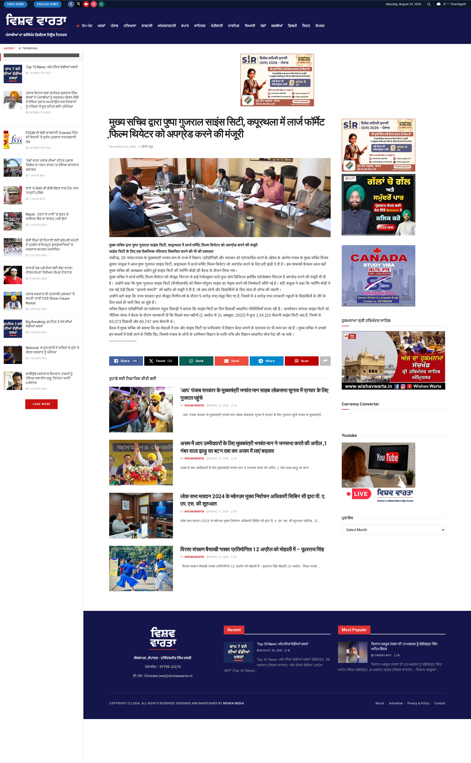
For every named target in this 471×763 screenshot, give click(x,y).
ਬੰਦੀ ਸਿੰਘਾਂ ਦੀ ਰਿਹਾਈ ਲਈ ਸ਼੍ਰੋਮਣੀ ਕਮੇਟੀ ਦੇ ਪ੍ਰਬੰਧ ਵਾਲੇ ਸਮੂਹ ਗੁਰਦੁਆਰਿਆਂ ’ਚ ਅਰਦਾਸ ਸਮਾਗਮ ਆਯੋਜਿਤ (52, 244)
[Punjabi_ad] (277, 80)
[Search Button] (429, 4)
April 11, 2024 (218, 511)
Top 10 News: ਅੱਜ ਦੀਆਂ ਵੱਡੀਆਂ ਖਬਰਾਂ (52, 67)
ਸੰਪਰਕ (320, 26)
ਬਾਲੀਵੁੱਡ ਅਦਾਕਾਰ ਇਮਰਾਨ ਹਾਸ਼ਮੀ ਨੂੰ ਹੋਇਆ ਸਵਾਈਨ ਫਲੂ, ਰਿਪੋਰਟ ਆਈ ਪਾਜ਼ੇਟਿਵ (49, 378)
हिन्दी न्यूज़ (147, 146)
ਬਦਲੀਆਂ (277, 26)
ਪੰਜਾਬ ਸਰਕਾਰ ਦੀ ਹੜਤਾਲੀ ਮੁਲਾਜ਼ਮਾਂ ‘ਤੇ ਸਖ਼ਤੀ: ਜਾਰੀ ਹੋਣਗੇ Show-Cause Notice (50, 298)
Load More (41, 404)
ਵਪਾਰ (185, 26)
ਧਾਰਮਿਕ (233, 26)
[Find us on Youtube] (86, 4)
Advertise (396, 703)
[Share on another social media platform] (325, 361)
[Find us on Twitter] (78, 4)
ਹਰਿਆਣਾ (130, 26)
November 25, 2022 (122, 146)
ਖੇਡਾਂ (263, 26)
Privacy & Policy (418, 703)
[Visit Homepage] (36, 26)
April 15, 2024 (218, 405)
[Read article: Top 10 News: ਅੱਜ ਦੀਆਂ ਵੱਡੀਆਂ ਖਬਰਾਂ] (238, 652)
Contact (439, 703)
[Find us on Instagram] (94, 4)
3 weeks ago (382, 655)
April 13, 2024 (218, 458)
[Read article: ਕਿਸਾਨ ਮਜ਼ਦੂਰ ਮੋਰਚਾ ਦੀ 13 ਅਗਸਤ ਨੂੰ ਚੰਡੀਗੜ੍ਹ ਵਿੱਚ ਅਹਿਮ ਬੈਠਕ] (352, 652)
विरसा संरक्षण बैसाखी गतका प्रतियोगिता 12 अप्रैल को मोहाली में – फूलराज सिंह (252, 549)
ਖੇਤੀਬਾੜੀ (217, 26)
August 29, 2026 (270, 650)
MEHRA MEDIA (233, 703)
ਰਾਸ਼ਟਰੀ (147, 26)
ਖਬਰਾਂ (101, 26)
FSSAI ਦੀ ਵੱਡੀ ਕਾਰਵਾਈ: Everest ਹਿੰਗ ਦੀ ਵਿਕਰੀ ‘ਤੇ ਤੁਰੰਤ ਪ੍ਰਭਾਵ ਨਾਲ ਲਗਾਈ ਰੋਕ (52, 137)
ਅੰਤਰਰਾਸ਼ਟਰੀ (167, 26)
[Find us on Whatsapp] (101, 4)
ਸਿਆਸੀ (250, 26)
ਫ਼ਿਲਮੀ (292, 26)
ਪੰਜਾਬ (114, 26)
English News (47, 4)
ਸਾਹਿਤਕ (200, 26)
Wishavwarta (194, 405)
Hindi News (15, 4)
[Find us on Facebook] (71, 4)
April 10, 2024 (218, 557)
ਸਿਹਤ (306, 26)
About (379, 703)
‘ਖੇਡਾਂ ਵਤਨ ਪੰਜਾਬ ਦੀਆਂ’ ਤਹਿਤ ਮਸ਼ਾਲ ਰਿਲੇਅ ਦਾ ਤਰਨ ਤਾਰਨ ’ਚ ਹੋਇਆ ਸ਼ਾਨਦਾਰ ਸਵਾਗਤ (52, 165)
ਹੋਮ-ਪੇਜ (87, 26)
